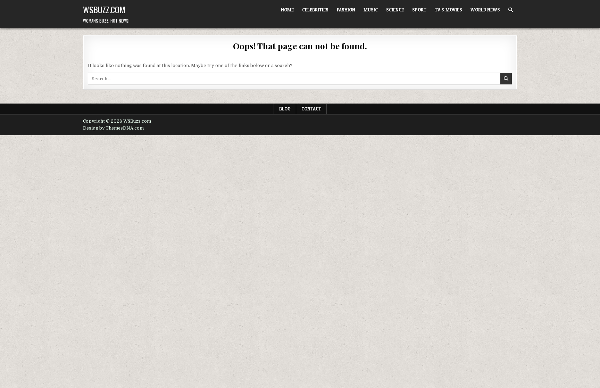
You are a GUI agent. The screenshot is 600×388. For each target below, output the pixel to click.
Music (371, 10)
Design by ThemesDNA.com (113, 128)
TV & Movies (448, 10)
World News (485, 10)
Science (395, 10)
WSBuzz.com (104, 9)
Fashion (346, 10)
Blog (285, 109)
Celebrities (315, 10)
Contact (311, 109)
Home (287, 10)
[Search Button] (510, 9)
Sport (419, 10)
